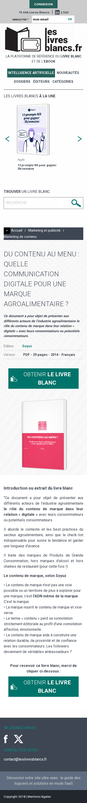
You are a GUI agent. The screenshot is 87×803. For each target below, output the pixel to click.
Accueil (16, 231)
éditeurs (41, 82)
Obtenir (47, 378)
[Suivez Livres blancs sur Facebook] (8, 739)
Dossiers (22, 82)
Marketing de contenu (20, 237)
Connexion (43, 4)
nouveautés (68, 73)
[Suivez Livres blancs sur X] (18, 739)
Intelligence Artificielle (31, 73)
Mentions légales (39, 796)
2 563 (65, 12)
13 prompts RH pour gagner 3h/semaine (37, 166)
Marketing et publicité (44, 231)
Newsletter (21, 19)
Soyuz (27, 346)
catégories (62, 82)
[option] (43, 137)
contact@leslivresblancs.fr (25, 759)
